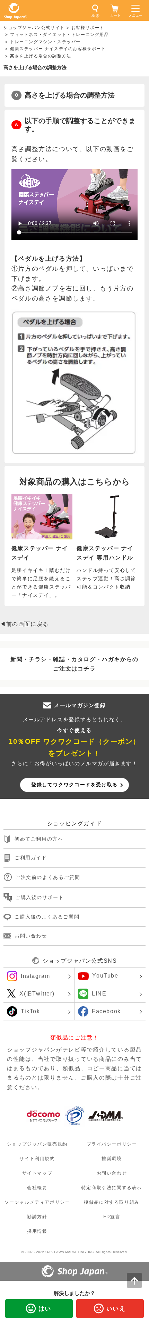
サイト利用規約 (37, 1158)
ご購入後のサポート (39, 897)
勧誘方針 (37, 1216)
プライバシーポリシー (112, 1144)
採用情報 (37, 1231)
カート (115, 15)
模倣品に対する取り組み (112, 1202)
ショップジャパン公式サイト (34, 27)
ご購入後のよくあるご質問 (47, 916)
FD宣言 (111, 1216)
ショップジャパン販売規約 (37, 1144)
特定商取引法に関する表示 (111, 1187)
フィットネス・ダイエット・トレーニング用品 (59, 34)
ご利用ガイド (31, 858)
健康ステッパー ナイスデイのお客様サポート (58, 48)
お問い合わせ (31, 935)
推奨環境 (112, 1158)
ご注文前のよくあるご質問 (47, 877)
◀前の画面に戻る (24, 624)
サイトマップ (37, 1173)
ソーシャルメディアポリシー (37, 1202)
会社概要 (37, 1187)
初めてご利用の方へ (39, 839)
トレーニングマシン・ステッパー (45, 41)
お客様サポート (87, 27)
